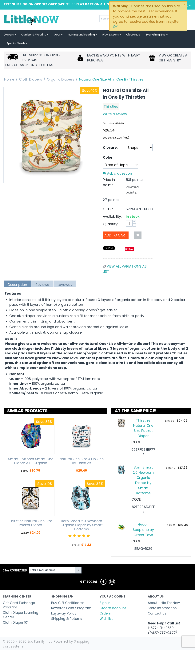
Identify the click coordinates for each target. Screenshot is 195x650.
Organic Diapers (60, 79)
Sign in (105, 603)
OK (115, 26)
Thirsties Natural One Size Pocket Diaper (30, 523)
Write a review (115, 114)
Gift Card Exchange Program (19, 605)
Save (131, 249)
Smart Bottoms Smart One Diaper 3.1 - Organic (30, 461)
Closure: (110, 147)
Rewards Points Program (71, 608)
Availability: (112, 216)
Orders (105, 613)
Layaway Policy (63, 613)
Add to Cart (115, 235)
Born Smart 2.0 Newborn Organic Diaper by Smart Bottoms (82, 525)
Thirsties (111, 106)
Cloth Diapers (30, 79)
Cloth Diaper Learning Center (20, 614)
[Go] (78, 570)
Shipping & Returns (66, 618)
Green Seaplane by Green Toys (143, 529)
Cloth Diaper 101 (15, 622)
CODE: (108, 209)
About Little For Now (164, 603)
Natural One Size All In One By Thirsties (81, 461)
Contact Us (157, 613)
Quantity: (110, 224)
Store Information (162, 608)
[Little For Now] (32, 19)
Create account (113, 608)
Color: (108, 157)
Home (9, 79)
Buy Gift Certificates (68, 603)
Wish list (106, 618)
